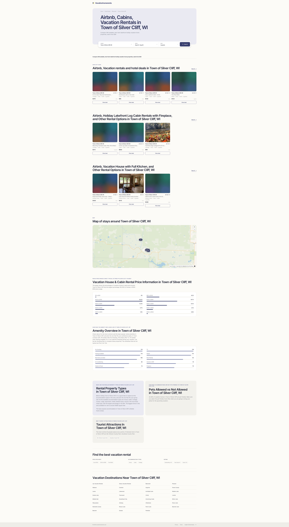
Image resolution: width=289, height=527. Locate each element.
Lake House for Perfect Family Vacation (128, 196)
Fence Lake (175, 503)
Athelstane (148, 503)
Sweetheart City (123, 499)
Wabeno (95, 487)
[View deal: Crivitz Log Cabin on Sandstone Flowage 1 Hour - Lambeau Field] (131, 132)
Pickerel (174, 483)
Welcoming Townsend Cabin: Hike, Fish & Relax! (104, 145)
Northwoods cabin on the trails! (126, 94)
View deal (105, 102)
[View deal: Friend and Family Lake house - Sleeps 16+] (105, 183)
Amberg (121, 503)
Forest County (175, 487)
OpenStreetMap (190, 266)
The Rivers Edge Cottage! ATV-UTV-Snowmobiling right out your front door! (163, 145)
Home (101, 11)
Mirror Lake (175, 499)
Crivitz (147, 495)
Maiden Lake (175, 491)
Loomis (174, 495)
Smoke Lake (96, 495)
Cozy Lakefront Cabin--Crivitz (152, 94)
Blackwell (148, 483)
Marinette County (97, 506)
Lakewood (121, 491)
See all (193, 68)
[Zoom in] (194, 227)
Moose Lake (122, 506)
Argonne (148, 487)
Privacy (176, 524)
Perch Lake (148, 506)
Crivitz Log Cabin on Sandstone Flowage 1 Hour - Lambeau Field (135, 145)
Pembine (148, 510)
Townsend (121, 495)
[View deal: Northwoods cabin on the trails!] (131, 81)
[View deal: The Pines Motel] (184, 81)
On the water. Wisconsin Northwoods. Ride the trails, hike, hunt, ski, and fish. (111, 94)
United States (107, 11)
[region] (144, 246)
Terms (181, 524)
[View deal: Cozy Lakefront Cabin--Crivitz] (157, 81)
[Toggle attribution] (195, 266)
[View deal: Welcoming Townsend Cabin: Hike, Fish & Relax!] (105, 132)
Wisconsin (114, 11)
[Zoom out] (194, 229)
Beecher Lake (175, 506)
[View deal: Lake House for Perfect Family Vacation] (131, 183)
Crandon (121, 487)
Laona (94, 491)
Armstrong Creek (150, 499)
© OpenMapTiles (179, 266)
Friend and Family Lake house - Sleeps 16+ (103, 196)
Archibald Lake (149, 491)
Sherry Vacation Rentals (125, 483)
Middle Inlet (95, 499)
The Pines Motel (175, 94)
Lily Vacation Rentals (98, 483)
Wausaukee (95, 503)
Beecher (95, 510)
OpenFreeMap (172, 266)
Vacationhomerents (103, 3)
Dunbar (121, 510)
